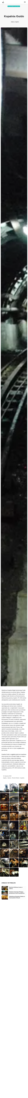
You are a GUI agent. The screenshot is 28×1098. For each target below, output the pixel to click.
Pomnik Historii (15, 778)
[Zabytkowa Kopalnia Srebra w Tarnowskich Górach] (5, 897)
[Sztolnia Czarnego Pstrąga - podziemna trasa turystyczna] (5, 893)
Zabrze (13, 21)
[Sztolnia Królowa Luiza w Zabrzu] (5, 888)
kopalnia (22, 778)
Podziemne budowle (14, 6)
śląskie (17, 21)
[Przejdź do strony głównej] (2, 2)
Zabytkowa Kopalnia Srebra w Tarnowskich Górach (17, 897)
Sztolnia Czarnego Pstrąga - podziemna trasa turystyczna (16, 892)
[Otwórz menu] (25, 2)
